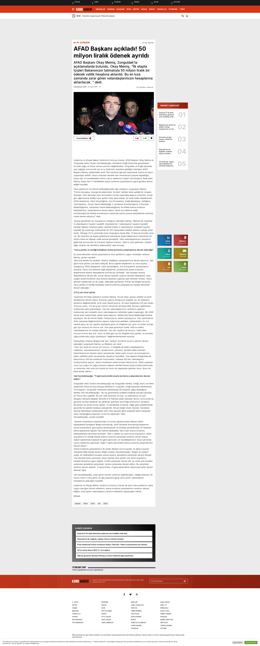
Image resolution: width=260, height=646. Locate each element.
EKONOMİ (120, 9)
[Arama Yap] (182, 16)
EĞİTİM (136, 9)
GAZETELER (135, 614)
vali (99, 503)
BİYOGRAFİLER (77, 619)
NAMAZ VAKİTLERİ (166, 619)
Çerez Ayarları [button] (237, 642)
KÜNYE (133, 619)
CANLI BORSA (165, 602)
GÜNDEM (110, 9)
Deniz (86, 503)
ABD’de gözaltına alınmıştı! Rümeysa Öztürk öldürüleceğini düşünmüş (105, 556)
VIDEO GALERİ (106, 619)
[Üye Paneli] (186, 16)
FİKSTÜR (134, 608)
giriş (91, 570)
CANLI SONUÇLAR (137, 605)
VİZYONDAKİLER (77, 622)
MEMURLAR (100, 9)
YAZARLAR (134, 628)
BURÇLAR (134, 602)
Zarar (105, 503)
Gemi (93, 503)
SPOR (128, 9)
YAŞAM (74, 608)
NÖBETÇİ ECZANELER (138, 622)
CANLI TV (163, 605)
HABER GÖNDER (165, 614)
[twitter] (130, 594)
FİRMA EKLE (164, 608)
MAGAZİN (75, 611)
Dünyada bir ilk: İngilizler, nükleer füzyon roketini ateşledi (100, 539)
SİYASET (75, 617)
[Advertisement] (197, 52)
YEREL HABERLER (107, 622)
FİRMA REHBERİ (136, 611)
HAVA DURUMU (136, 617)
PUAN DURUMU (136, 625)
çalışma (77, 503)
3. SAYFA (75, 602)
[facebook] (124, 594)
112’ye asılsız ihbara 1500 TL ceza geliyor (93, 550)
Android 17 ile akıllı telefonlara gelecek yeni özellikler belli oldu (102, 533)
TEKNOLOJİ (162, 9)
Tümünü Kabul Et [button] (251, 642)
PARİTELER (164, 622)
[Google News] (145, 87)
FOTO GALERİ (106, 617)
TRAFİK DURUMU (166, 625)
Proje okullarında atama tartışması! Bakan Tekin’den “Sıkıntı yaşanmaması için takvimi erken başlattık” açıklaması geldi (112, 545)
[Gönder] (185, 581)
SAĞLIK (144, 9)
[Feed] (137, 594)
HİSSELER (163, 617)
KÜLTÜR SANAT (106, 611)
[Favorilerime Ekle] (151, 138)
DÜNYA (152, 9)
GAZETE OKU (164, 611)
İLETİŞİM (163, 628)
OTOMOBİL (173, 9)
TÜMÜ (182, 9)
